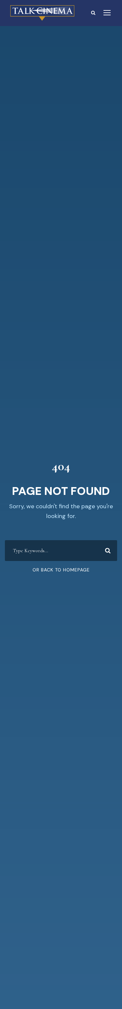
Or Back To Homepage (61, 570)
